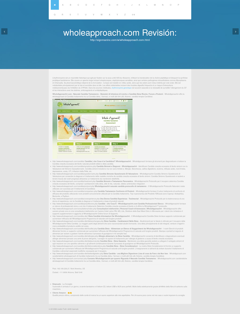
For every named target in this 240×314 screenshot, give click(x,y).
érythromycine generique (122, 87)
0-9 (133, 14)
